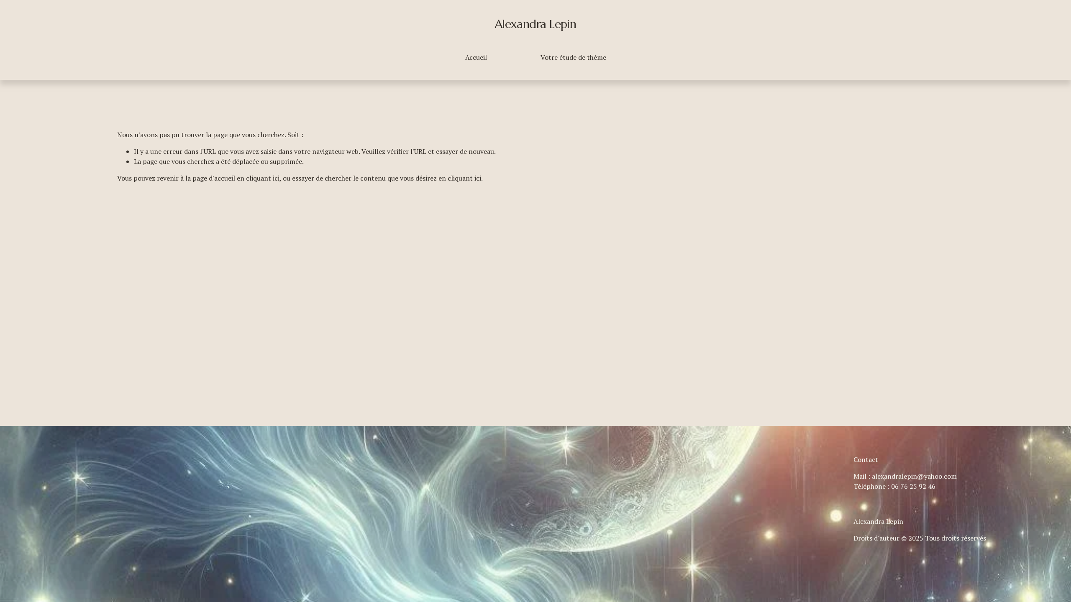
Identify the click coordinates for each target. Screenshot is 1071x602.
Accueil (476, 57)
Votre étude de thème (573, 57)
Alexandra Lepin (535, 24)
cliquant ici (262, 178)
